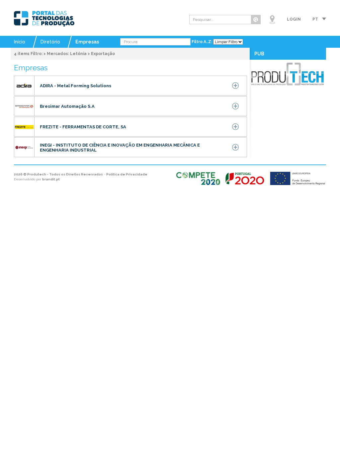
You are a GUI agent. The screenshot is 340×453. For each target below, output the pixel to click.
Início (19, 41)
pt (315, 19)
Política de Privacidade (126, 174)
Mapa (272, 19)
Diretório (50, 41)
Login (294, 19)
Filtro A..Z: (202, 41)
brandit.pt (51, 179)
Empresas (87, 41)
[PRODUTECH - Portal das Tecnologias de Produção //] (44, 19)
